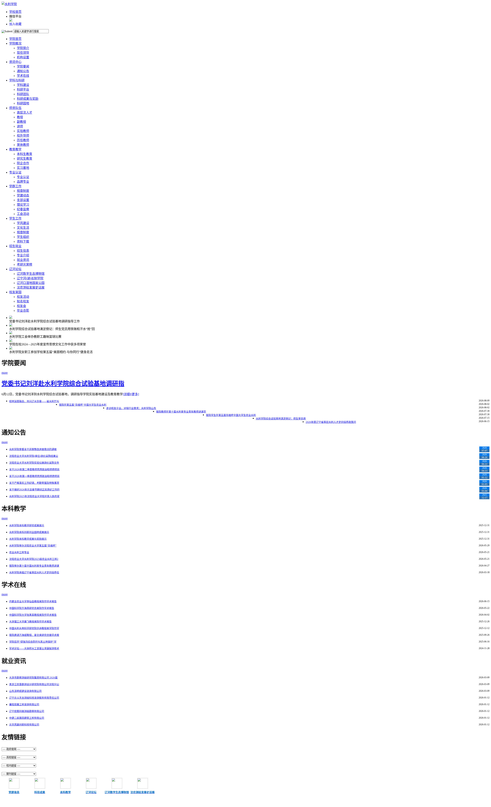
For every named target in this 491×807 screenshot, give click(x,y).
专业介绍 (23, 255)
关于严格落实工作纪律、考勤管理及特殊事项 (34, 482)
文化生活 (23, 227)
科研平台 (23, 89)
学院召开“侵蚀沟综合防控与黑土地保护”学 (32, 641)
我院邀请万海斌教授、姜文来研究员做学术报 (34, 635)
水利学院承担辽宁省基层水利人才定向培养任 (34, 572)
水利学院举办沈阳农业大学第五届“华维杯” (32, 545)
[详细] (127, 394)
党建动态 (23, 195)
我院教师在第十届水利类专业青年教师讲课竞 (181, 411)
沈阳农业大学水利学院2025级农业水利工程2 (33, 559)
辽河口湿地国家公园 (30, 283)
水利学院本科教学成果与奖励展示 (28, 538)
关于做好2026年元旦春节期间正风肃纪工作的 (34, 489)
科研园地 (23, 103)
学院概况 (15, 43)
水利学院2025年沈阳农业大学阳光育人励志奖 (34, 496)
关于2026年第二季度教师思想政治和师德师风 (34, 469)
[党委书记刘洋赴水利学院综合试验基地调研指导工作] (10, 317)
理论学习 (23, 204)
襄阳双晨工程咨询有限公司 (24, 704)
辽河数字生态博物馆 (30, 273)
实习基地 (23, 167)
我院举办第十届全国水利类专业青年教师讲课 (34, 565)
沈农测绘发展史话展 (30, 287)
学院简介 (23, 48)
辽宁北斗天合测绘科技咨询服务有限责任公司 (34, 697)
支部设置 (23, 200)
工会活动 (23, 213)
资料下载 (23, 241)
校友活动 (23, 296)
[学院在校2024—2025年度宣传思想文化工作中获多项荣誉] (10, 340)
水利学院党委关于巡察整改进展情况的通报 (33, 449)
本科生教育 (24, 154)
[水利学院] (9, 4)
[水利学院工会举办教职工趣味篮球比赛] (10, 333)
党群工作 (15, 186)
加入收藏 (15, 24)
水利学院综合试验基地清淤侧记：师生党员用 (281, 418)
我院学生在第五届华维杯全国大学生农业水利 (231, 415)
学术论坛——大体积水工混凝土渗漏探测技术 (34, 648)
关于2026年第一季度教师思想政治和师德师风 (34, 476)
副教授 (21, 121)
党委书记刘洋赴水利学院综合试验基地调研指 (63, 383)
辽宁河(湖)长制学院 (30, 278)
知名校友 (23, 301)
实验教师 (23, 131)
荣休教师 (23, 144)
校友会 (21, 306)
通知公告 (23, 71)
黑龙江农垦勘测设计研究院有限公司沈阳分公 (34, 684)
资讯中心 (15, 62)
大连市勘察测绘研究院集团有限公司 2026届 (33, 677)
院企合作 (23, 163)
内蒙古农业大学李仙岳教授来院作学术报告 (33, 601)
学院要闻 (23, 66)
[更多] (135, 394)
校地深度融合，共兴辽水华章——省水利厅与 (34, 401)
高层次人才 (24, 112)
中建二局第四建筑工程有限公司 (26, 717)
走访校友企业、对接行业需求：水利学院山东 (131, 408)
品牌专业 (23, 181)
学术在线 (23, 75)
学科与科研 (17, 80)
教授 (20, 117)
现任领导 (23, 52)
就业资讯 (23, 260)
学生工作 (15, 218)
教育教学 (15, 149)
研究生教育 (24, 158)
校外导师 (23, 135)
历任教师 (23, 140)
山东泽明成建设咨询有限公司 (25, 691)
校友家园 (15, 292)
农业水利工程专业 (19, 552)
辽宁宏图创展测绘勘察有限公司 (26, 711)
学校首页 (15, 11)
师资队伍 (15, 108)
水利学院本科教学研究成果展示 (26, 525)
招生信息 (23, 250)
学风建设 (23, 223)
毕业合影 (23, 310)
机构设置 (23, 57)
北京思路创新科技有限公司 (24, 724)
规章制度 (23, 190)
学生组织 (23, 236)
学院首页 (15, 38)
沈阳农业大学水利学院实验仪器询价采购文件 (34, 462)
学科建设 (23, 85)
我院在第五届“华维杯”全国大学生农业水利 (82, 404)
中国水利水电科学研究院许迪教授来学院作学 (34, 628)
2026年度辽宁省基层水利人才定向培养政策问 (331, 422)
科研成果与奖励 (27, 98)
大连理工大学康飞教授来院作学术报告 (30, 621)
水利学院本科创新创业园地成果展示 (29, 532)
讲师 (20, 126)
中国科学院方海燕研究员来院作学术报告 (31, 608)
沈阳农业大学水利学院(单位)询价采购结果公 (33, 456)
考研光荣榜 (24, 264)
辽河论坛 (15, 269)
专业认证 (15, 172)
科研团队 (23, 94)
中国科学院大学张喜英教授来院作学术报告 (33, 614)
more (5, 372)
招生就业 (15, 246)
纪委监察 (23, 209)
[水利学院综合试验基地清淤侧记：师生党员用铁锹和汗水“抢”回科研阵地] (10, 325)
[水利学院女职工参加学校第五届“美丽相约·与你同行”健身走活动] (10, 348)
